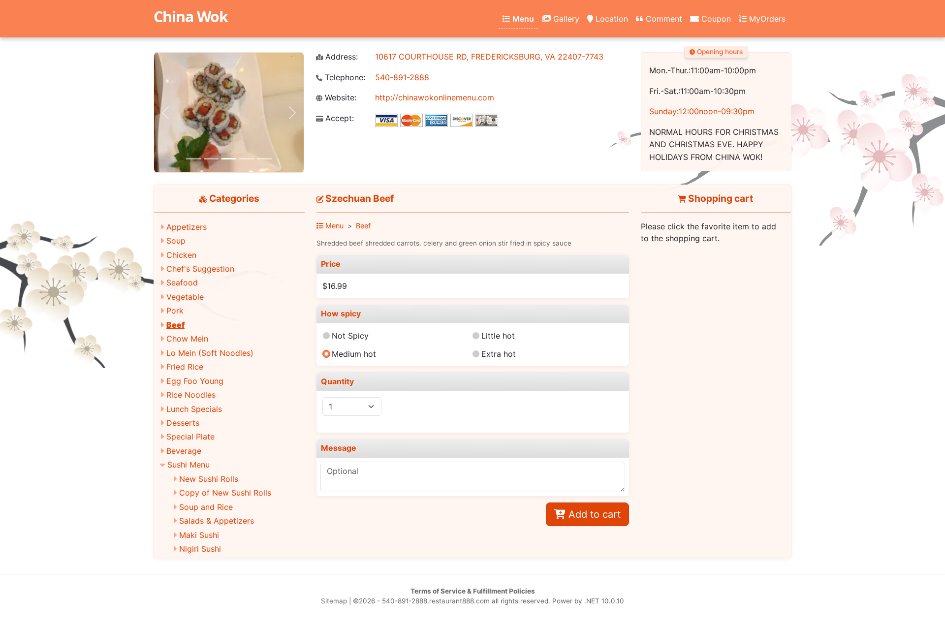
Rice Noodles (191, 395)
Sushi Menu (188, 465)
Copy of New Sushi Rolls (225, 493)
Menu (522, 19)
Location (610, 19)
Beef (175, 325)
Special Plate (190, 436)
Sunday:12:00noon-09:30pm (702, 111)
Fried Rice (184, 367)
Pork (175, 310)
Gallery (565, 19)
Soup (176, 241)
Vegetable (185, 297)
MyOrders (766, 19)
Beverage (183, 451)
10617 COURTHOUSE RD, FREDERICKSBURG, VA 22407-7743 (489, 57)
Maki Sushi (199, 535)
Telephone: (343, 77)
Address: (340, 57)
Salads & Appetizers (216, 521)
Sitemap (334, 601)
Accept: (338, 118)
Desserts (182, 423)
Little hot (498, 336)
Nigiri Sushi (200, 549)
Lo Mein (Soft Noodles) (209, 353)
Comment (662, 19)
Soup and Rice (206, 507)
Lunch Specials (194, 409)
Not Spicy (350, 336)
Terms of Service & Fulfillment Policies (472, 591)
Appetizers (186, 227)
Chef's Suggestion (200, 269)
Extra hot (498, 354)
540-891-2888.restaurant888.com (436, 601)
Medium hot (354, 354)
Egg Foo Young (194, 381)
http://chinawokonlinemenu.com (434, 97)
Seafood (182, 282)
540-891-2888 (402, 77)
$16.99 (334, 286)
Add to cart (593, 514)
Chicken (181, 255)
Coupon (715, 19)
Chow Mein (187, 339)
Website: (339, 97)
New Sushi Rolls (208, 479)
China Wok (191, 16)
